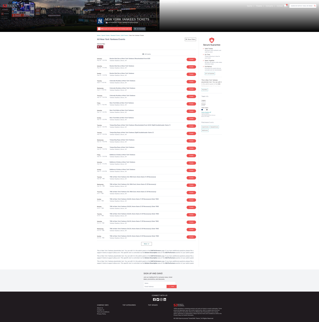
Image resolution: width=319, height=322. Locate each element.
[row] (146, 59)
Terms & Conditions (103, 312)
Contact (280, 6)
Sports (249, 6)
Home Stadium (208, 114)
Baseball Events (214, 127)
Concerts (269, 6)
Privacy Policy (101, 314)
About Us (100, 308)
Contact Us (100, 310)
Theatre (259, 6)
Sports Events (205, 127)
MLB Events (205, 130)
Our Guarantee (210, 73)
